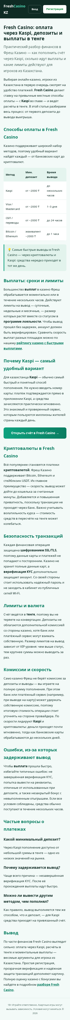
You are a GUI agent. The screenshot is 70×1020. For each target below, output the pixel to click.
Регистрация (54, 9)
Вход (35, 9)
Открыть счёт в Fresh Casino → (35, 433)
